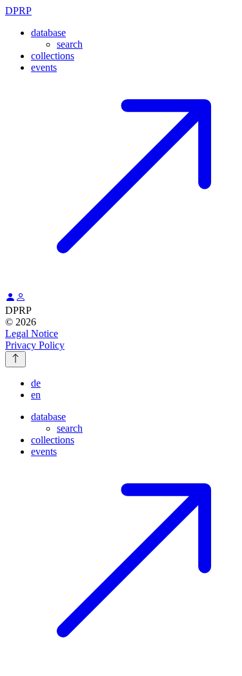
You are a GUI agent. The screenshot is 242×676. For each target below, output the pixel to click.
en (36, 394)
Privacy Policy (35, 345)
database (48, 32)
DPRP (18, 10)
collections (52, 55)
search (70, 44)
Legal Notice (31, 333)
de (36, 383)
